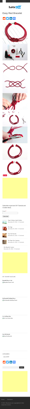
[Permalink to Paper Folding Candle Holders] (4, 221)
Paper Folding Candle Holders (15, 220)
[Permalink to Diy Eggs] (4, 228)
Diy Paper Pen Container (14, 240)
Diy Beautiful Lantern (9, 247)
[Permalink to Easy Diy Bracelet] (4, 235)
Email (4, 211)
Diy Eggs (10, 227)
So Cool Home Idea (6, 316)
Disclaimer (10, 399)
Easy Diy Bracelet (12, 233)
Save (6, 175)
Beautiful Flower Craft (7, 280)
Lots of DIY (6, 356)
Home (2, 399)
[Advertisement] (15, 188)
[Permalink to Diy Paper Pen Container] (4, 242)
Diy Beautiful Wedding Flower (8, 298)
